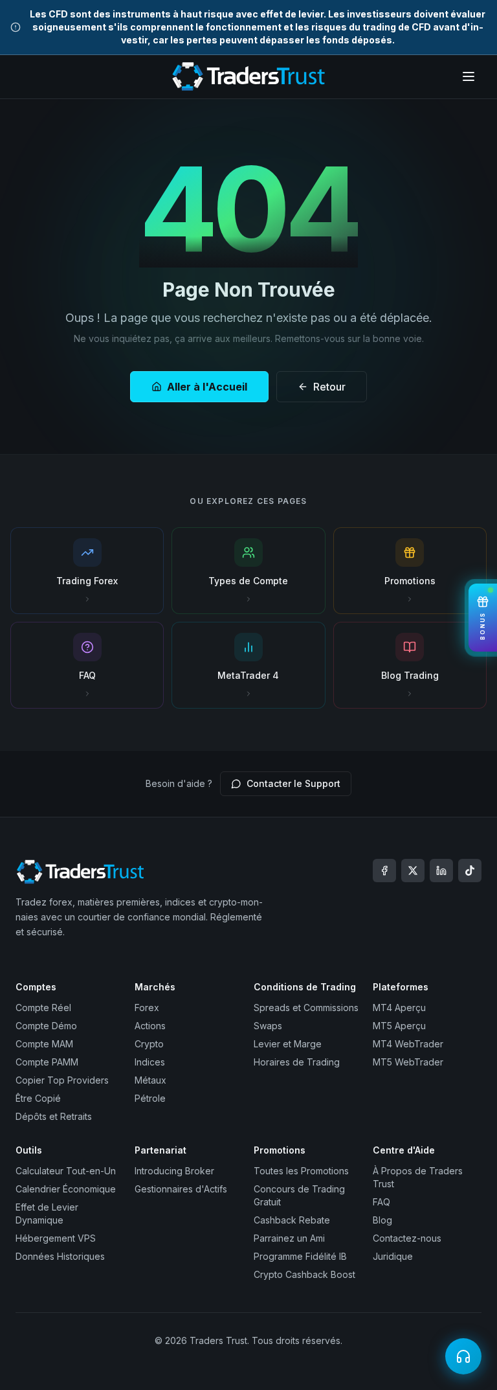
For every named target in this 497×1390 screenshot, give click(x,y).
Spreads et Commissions (306, 1007)
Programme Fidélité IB (300, 1256)
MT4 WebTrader (408, 1043)
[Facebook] (384, 870)
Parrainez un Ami (289, 1238)
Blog (382, 1219)
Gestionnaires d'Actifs (181, 1188)
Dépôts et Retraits (54, 1116)
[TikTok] (469, 870)
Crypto (149, 1043)
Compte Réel (43, 1007)
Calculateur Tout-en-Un (66, 1170)
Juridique (393, 1256)
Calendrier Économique (66, 1188)
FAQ (381, 1201)
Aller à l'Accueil (207, 386)
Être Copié (38, 1098)
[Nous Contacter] (463, 1356)
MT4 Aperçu (399, 1007)
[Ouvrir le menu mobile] (468, 76)
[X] (413, 870)
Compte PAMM (47, 1061)
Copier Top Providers (62, 1080)
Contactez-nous (407, 1238)
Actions (150, 1025)
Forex (147, 1007)
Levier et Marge (288, 1043)
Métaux (150, 1080)
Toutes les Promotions (301, 1170)
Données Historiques (60, 1256)
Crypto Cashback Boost (304, 1274)
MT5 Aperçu (399, 1025)
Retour (329, 386)
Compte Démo (46, 1025)
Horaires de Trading (297, 1061)
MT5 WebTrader (408, 1061)
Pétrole (150, 1098)
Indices (150, 1061)
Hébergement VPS (56, 1238)
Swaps (268, 1025)
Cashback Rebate (292, 1219)
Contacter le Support (293, 783)
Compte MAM (44, 1043)
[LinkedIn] (441, 870)
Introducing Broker (174, 1170)
